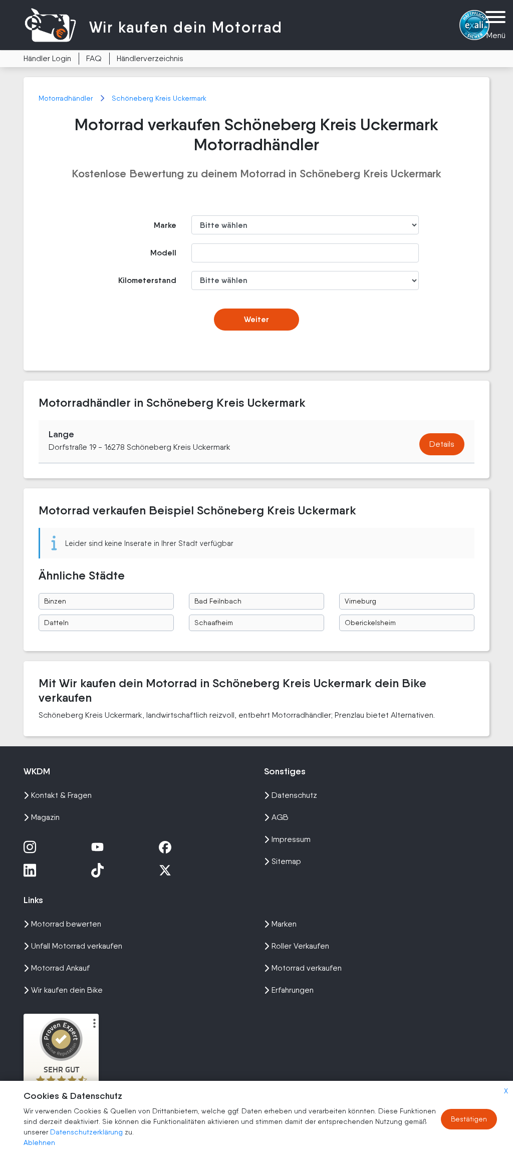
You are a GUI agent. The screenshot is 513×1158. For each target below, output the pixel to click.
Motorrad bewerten (66, 924)
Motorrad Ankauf (60, 968)
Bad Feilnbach (217, 601)
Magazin (45, 817)
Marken (284, 924)
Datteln (56, 623)
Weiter (256, 319)
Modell (163, 252)
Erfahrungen (293, 990)
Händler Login (47, 58)
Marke (165, 225)
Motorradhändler (67, 98)
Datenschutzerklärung (87, 1132)
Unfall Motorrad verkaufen (76, 946)
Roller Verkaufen (300, 946)
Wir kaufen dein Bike (67, 990)
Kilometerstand (147, 280)
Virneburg (360, 601)
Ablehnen (39, 1142)
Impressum (291, 839)
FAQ (94, 58)
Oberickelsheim (370, 623)
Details (441, 444)
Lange (61, 434)
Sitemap (286, 861)
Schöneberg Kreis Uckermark (159, 98)
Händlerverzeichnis (150, 58)
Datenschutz (294, 795)
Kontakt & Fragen (61, 795)
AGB (280, 817)
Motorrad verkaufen (307, 968)
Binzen (55, 601)
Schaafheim (213, 623)
